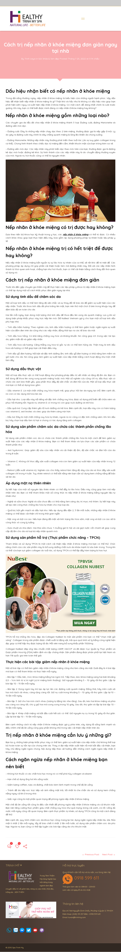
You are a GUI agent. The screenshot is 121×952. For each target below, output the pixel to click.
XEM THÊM (19, 892)
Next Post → (108, 854)
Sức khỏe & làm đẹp (48, 58)
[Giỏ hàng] (15, 931)
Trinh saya (30, 58)
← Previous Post (90, 854)
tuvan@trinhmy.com (77, 917)
